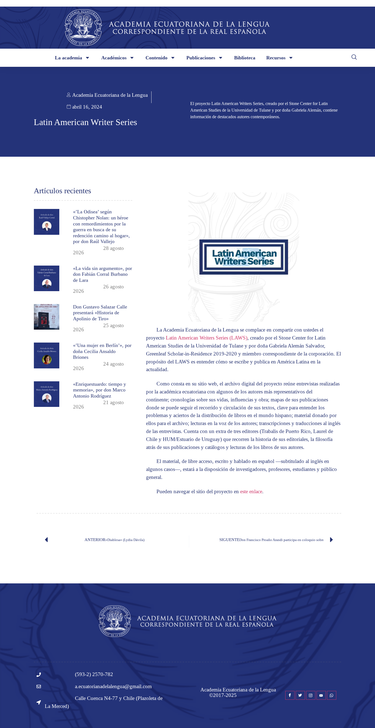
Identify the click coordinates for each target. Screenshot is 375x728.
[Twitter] (300, 695)
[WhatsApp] (331, 695)
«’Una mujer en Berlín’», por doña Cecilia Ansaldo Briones (102, 351)
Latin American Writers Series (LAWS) (206, 338)
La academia (68, 57)
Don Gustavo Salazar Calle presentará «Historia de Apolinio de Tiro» (100, 312)
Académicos (114, 57)
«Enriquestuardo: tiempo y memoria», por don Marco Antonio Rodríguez (99, 390)
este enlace (251, 491)
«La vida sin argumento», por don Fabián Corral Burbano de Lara (102, 274)
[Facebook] (290, 695)
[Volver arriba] (363, 716)
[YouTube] (321, 695)
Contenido (156, 57)
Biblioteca (244, 57)
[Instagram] (310, 695)
